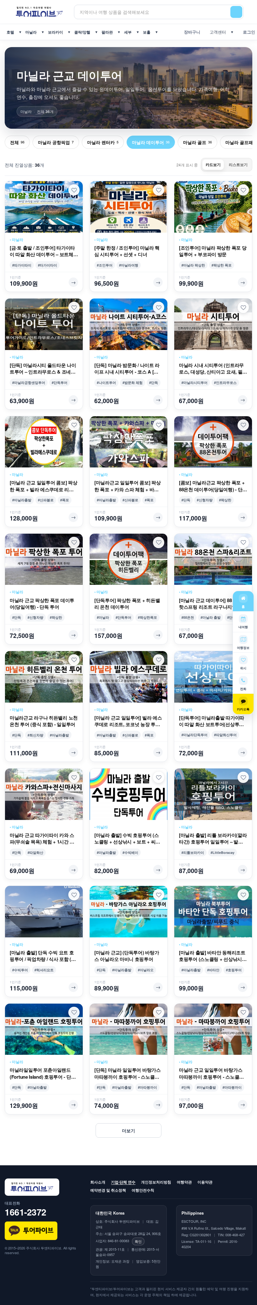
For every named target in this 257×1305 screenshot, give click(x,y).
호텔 (10, 32)
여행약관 (184, 1182)
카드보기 (213, 164)
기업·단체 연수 (123, 1182)
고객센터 (216, 32)
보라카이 (55, 32)
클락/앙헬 (82, 32)
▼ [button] (20, 32)
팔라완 (107, 32)
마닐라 (31, 32)
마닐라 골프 (197, 142)
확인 (138, 1241)
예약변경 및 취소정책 (108, 1190)
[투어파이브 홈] (39, 12)
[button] (74, 190)
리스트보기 (238, 164)
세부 (128, 32)
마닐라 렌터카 (102, 142)
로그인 (247, 32)
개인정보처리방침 (156, 1182)
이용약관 (204, 1182)
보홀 (146, 32)
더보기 (128, 1130)
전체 (17, 142)
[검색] (236, 12)
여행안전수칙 (143, 1190)
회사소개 (97, 1182)
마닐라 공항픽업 (56, 142)
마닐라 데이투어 (151, 142)
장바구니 (190, 32)
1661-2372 (25, 1211)
